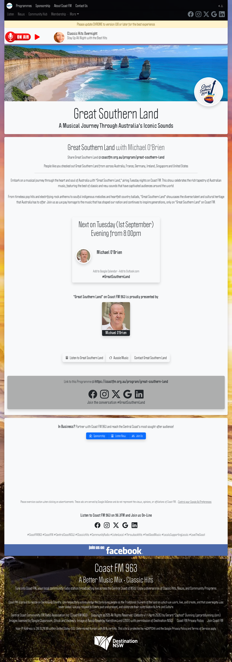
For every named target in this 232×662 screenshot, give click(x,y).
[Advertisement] (116, 473)
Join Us (139, 436)
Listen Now (120, 436)
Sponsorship (99, 436)
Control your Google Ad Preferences (195, 502)
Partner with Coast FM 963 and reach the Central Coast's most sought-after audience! (116, 426)
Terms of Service (201, 628)
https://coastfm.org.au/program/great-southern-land (131, 381)
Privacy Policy (179, 628)
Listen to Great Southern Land (86, 357)
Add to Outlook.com (129, 271)
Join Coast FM (215, 620)
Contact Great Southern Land (150, 357)
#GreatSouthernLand (131, 402)
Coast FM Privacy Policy (190, 620)
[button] (221, 5)
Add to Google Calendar (105, 271)
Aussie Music (120, 357)
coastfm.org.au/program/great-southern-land (133, 157)
